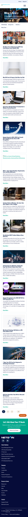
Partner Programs (5, 474)
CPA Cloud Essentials (6, 449)
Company (3, 465)
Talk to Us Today (14, 430)
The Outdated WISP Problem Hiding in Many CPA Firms (13, 235)
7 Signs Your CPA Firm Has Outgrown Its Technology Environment (12, 363)
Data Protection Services (7, 454)
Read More (5, 57)
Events (3, 492)
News (2, 472)
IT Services (4, 452)
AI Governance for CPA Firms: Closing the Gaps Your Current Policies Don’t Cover (13, 266)
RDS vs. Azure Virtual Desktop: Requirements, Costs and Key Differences (14, 171)
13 (18, 411)
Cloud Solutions (4, 445)
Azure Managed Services (7, 447)
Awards (3, 486)
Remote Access (5, 504)
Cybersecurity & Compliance (8, 456)
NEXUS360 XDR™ (5, 458)
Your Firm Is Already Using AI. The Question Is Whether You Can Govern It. (14, 107)
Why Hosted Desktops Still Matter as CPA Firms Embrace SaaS (12, 330)
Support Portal (4, 502)
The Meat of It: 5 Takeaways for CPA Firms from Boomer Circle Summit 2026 (13, 47)
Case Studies (4, 490)
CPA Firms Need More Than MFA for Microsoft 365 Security (13, 395)
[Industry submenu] (20, 24)
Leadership (4, 470)
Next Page (22, 415)
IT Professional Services (7, 460)
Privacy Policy (4, 514)
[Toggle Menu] (25, 5)
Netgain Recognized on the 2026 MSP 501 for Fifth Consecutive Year (13, 298)
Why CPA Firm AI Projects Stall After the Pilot (13, 77)
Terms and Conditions (15, 514)
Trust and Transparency (6, 476)
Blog (2, 488)
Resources (3, 484)
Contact (3, 499)
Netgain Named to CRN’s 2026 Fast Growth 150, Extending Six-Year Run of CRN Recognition (13, 138)
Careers (3, 468)
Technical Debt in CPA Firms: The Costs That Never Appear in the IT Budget (13, 203)
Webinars (3, 495)
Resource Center (5, 481)
